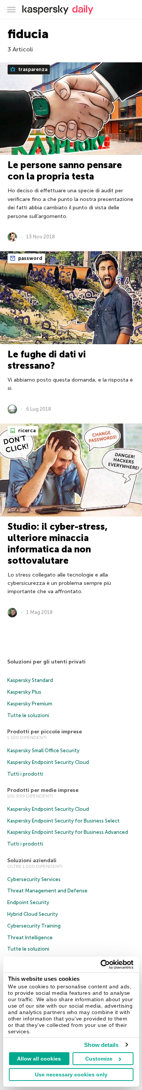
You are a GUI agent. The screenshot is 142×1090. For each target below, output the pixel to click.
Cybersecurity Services (34, 879)
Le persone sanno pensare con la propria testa (65, 170)
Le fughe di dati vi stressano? (47, 360)
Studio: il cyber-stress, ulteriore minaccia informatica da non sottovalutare (58, 543)
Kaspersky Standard (30, 680)
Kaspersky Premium (29, 704)
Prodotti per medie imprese (42, 790)
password (29, 258)
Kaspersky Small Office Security (43, 750)
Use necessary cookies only (71, 1074)
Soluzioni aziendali (31, 860)
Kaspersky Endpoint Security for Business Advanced (67, 832)
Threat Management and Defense (47, 891)
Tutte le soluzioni (28, 715)
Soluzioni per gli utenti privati (46, 662)
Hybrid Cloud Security (32, 914)
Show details (101, 1045)
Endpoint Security (28, 902)
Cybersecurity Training (34, 926)
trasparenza (32, 69)
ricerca (26, 430)
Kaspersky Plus (24, 692)
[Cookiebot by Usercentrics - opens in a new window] (101, 964)
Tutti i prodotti (25, 774)
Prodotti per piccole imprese (44, 731)
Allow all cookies (39, 1059)
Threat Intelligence (30, 937)
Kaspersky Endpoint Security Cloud (48, 762)
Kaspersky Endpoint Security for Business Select (63, 821)
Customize (98, 1059)
